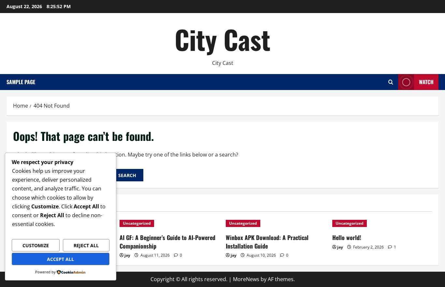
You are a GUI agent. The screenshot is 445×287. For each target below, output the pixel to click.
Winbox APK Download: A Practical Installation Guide (267, 241)
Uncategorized (137, 223)
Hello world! (346, 237)
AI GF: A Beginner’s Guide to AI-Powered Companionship (167, 241)
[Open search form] (390, 82)
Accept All (60, 259)
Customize (35, 245)
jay (127, 255)
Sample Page (21, 82)
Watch (426, 82)
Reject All (86, 245)
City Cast (222, 39)
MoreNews (246, 279)
